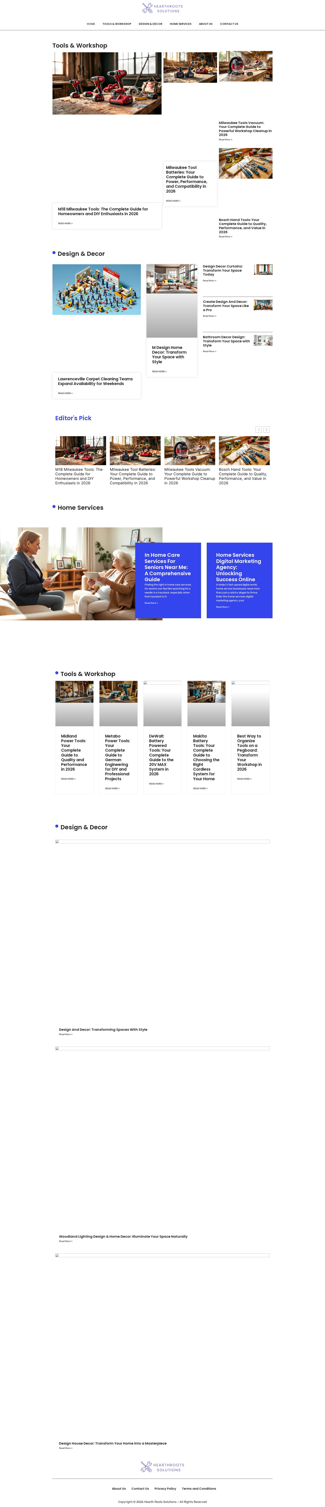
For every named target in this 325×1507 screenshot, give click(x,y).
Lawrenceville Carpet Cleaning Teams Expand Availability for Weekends (95, 381)
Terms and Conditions (199, 1488)
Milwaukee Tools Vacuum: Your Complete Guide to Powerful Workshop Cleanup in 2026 (245, 128)
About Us (206, 24)
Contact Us (229, 24)
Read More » (65, 223)
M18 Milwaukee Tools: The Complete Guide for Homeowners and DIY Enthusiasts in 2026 (103, 211)
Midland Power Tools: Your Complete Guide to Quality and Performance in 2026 (74, 752)
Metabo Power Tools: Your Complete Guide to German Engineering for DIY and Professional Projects (117, 757)
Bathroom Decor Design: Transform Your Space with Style (226, 341)
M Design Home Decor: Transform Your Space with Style (169, 355)
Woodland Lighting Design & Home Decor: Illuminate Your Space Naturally (123, 1236)
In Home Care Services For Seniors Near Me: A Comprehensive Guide (168, 567)
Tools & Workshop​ (117, 24)
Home (91, 24)
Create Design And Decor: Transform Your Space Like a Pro (226, 305)
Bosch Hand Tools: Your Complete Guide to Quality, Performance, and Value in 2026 (243, 225)
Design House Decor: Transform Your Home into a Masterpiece (113, 1443)
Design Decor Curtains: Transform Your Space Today (223, 270)
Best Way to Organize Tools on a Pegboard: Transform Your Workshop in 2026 (249, 752)
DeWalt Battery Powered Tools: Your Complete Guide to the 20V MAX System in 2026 (161, 755)
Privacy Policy (165, 1488)
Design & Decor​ (150, 24)
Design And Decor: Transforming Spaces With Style (103, 1029)
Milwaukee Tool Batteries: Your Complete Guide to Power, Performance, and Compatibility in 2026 (186, 179)
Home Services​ (180, 24)
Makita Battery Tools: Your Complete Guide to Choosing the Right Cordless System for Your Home (206, 757)
